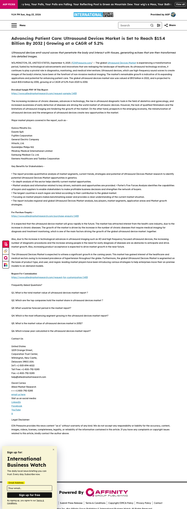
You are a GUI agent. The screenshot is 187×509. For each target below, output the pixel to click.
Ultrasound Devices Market (121, 62)
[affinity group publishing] (6, 258)
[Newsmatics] (6, 264)
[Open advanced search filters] (158, 25)
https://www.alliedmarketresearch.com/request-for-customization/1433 (49, 277)
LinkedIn (16, 402)
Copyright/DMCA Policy (120, 503)
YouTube (16, 409)
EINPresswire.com (81, 62)
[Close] (53, 449)
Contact (158, 503)
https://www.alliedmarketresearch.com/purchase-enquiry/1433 (45, 216)
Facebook (16, 406)
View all (180, 4)
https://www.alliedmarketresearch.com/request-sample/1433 (44, 93)
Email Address (16, 482)
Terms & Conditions (95, 503)
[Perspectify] (6, 251)
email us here (18, 394)
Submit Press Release (71, 503)
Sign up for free (29, 495)
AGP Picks (9, 4)
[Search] (152, 25)
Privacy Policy (143, 503)
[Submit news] (6, 244)
